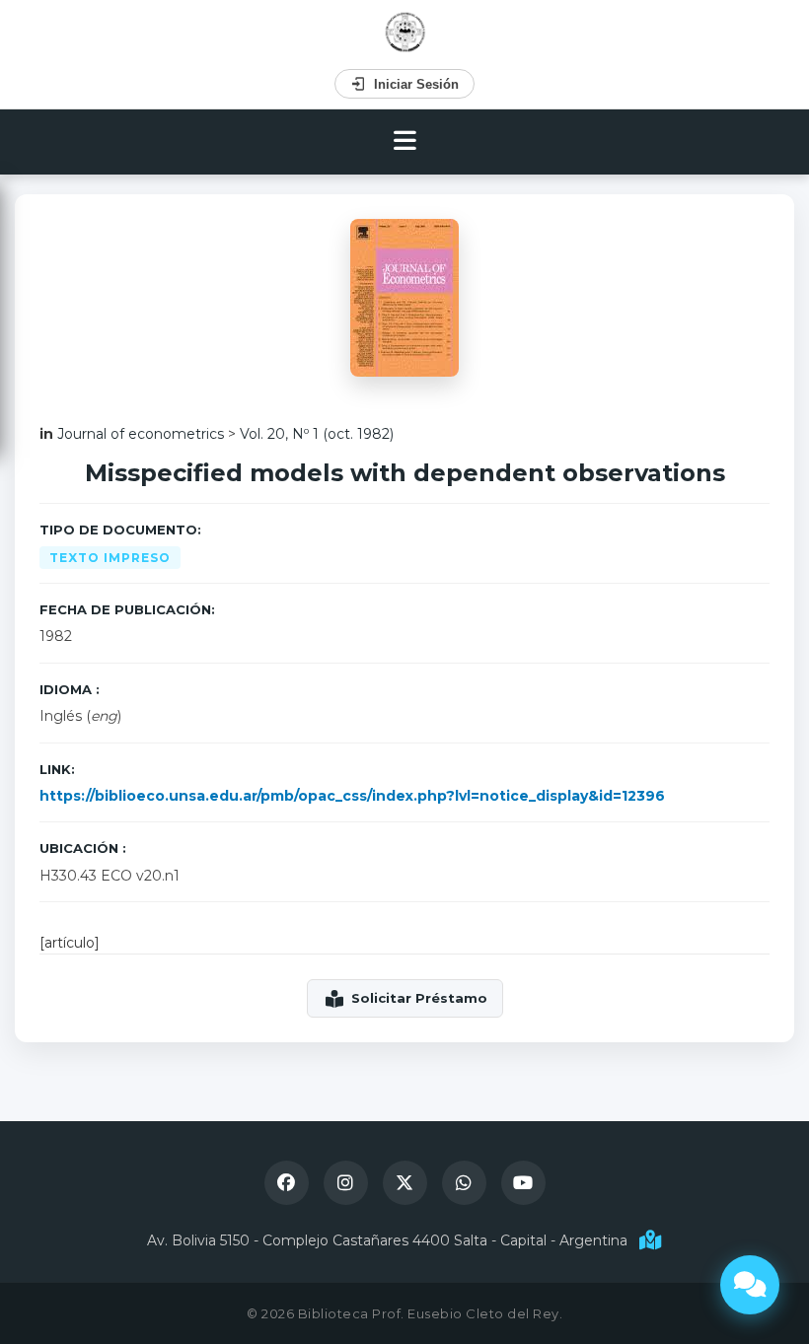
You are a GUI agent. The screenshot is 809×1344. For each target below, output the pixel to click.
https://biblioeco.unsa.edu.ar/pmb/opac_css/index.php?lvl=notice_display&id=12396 (352, 796)
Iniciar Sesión (416, 84)
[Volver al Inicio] (405, 32)
